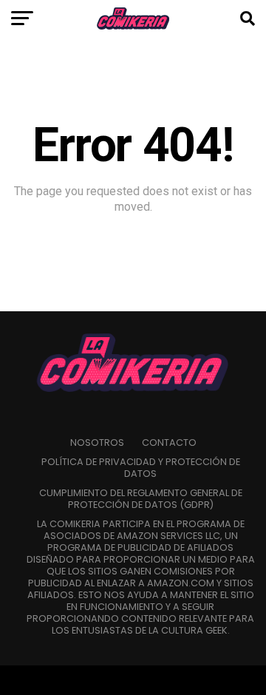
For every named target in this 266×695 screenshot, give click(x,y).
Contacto (169, 442)
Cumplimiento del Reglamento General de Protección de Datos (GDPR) (140, 498)
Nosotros (97, 442)
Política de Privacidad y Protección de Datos (140, 467)
